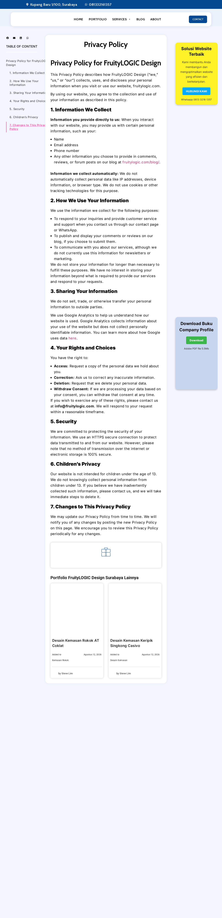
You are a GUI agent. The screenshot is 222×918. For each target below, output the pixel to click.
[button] (7, 38)
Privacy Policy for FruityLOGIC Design (27, 62)
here (72, 338)
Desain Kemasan (118, 660)
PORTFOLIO (98, 19)
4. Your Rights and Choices (28, 101)
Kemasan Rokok (60, 660)
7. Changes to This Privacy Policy (29, 127)
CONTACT (198, 19)
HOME (78, 19)
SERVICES (119, 19)
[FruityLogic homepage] (30, 19)
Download (196, 340)
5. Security (17, 109)
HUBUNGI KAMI (196, 91)
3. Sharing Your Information (29, 93)
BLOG (140, 19)
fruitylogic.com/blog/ (140, 162)
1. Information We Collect (27, 73)
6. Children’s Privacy (24, 117)
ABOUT (155, 19)
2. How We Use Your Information (24, 83)
